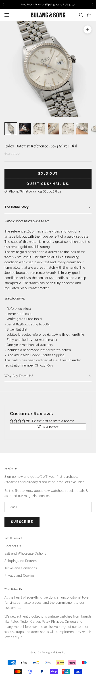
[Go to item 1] (10, 128)
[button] (48, 207)
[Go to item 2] (25, 128)
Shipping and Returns (20, 561)
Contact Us (12, 546)
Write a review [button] (48, 426)
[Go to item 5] (68, 128)
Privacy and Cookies (19, 575)
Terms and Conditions (20, 568)
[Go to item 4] (53, 128)
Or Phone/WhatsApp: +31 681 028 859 (32, 191)
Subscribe (22, 522)
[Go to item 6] (82, 128)
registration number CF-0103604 (28, 365)
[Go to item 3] (39, 128)
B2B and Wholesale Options (25, 553)
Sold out (48, 173)
